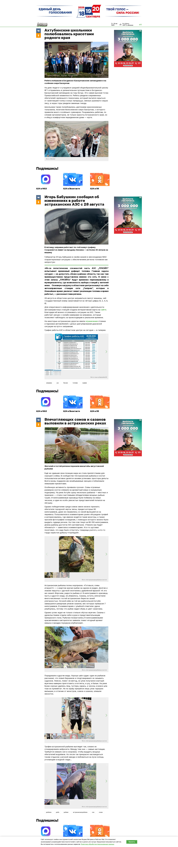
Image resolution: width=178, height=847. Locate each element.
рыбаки (66, 812)
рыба (57, 812)
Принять (132, 842)
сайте (103, 310)
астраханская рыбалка (80, 812)
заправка (49, 383)
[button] (106, 352)
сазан (101, 812)
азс (58, 383)
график (84, 383)
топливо (75, 383)
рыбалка (48, 812)
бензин (65, 383)
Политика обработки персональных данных (97, 844)
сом (93, 812)
